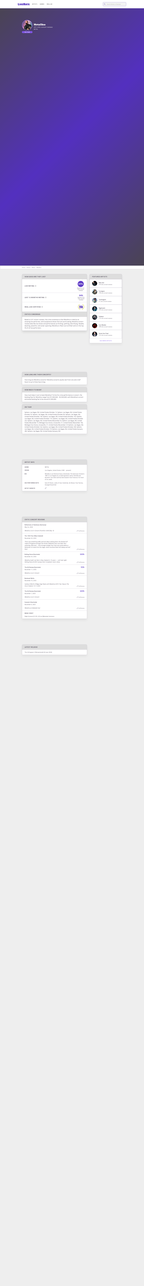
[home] (24, 4)
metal (33, 267)
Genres (42, 4)
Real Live (49, 4)
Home (23, 267)
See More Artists (106, 341)
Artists (34, 4)
